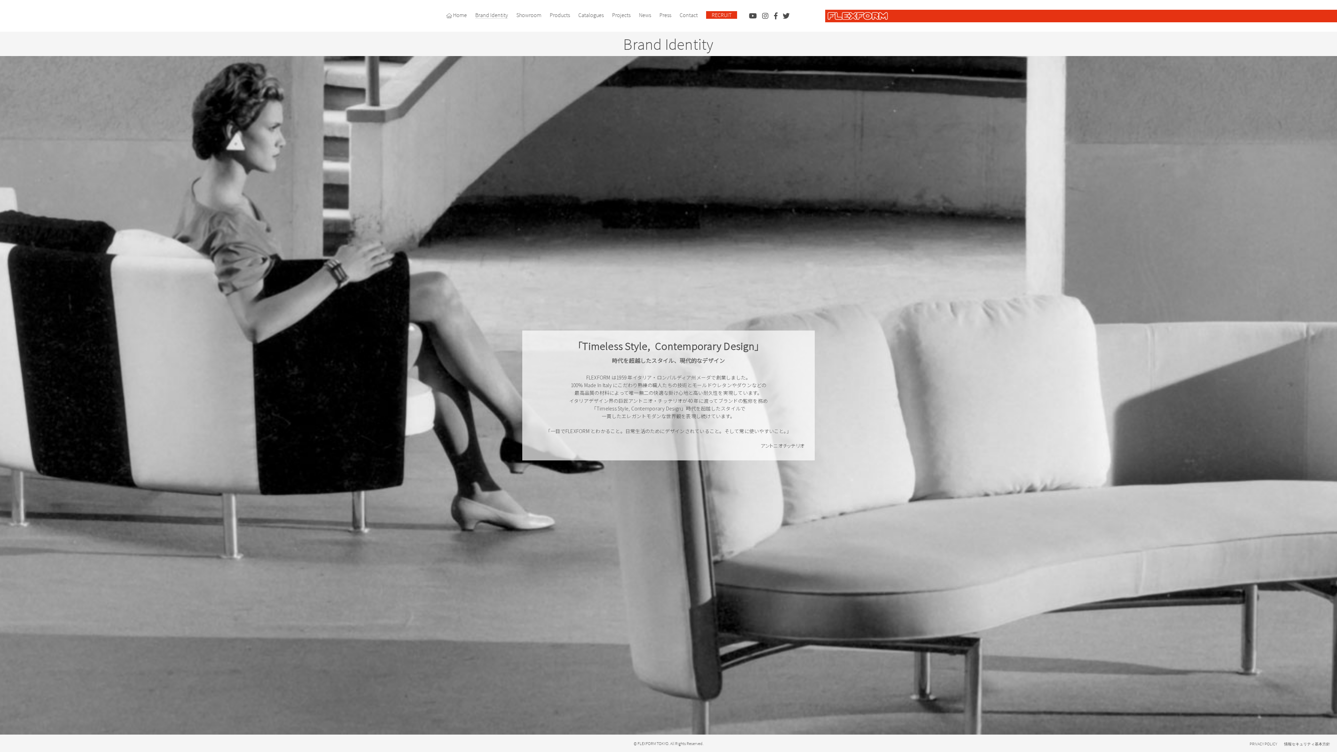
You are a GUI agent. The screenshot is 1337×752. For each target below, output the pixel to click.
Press (665, 14)
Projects (621, 14)
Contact (689, 14)
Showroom (528, 14)
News (645, 14)
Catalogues (591, 14)
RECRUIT (722, 14)
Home (459, 14)
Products (560, 14)
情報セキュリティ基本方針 (1307, 744)
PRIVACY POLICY (1263, 743)
